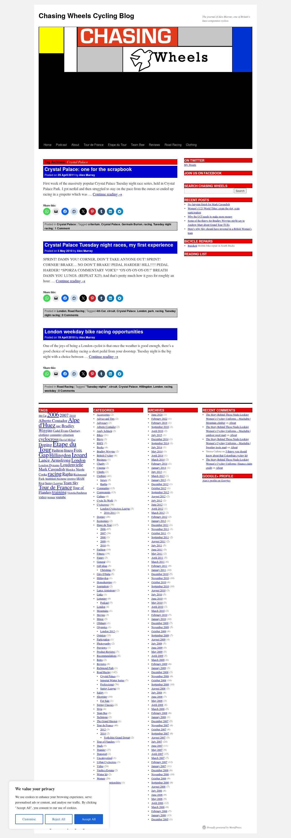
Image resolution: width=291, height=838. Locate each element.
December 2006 (159, 770)
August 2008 (158, 688)
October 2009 (158, 631)
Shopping (102, 696)
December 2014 (159, 439)
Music (100, 619)
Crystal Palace (66, 224)
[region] (59, 805)
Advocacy (102, 422)
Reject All (58, 819)
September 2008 (160, 684)
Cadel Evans (60, 431)
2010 (103, 545)
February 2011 (159, 566)
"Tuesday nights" (96, 386)
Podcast (61, 144)
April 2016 (157, 431)
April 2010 (157, 606)
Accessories (103, 414)
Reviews (154, 144)
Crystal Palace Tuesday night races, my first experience (109, 244)
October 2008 (158, 680)
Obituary (101, 623)
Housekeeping (104, 582)
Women (101, 778)
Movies (101, 615)
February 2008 (159, 713)
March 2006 (158, 807)
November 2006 (160, 774)
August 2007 (158, 737)
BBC (58, 426)
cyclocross (49, 439)
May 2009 (157, 651)
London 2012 (107, 631)
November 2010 (160, 578)
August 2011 (158, 541)
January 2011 (158, 570)
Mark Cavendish (52, 469)
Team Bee (137, 144)
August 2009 (158, 639)
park (151, 311)
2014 (103, 733)
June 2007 (157, 745)
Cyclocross (103, 504)
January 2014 (158, 467)
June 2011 (157, 549)
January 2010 (158, 619)
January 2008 (158, 717)
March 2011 (158, 561)
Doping (101, 516)
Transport (102, 754)
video (43, 497)
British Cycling (105, 455)
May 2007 (157, 749)
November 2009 (160, 627)
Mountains (102, 610)
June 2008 (157, 696)
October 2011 (158, 533)
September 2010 (160, 586)
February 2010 (159, 615)
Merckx (70, 469)
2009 (103, 541)
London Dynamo (49, 465)
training (59, 492)
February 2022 (159, 418)
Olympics (102, 627)
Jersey (103, 480)
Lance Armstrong (55, 460)
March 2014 (158, 459)
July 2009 (156, 643)
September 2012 (160, 492)
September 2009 (160, 635)
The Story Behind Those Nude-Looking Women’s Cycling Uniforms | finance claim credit (229, 463)
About (75, 144)
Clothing (191, 144)
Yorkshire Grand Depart (117, 737)
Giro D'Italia (103, 574)
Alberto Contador (53, 420)
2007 (64, 415)
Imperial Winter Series (112, 680)
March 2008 (158, 709)
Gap (44, 455)
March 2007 (158, 758)
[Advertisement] (145, 106)
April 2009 (157, 655)
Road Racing (173, 144)
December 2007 (159, 721)
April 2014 (157, 455)
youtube (61, 497)
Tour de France (93, 144)
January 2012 (158, 521)
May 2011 (157, 553)
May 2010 (157, 602)
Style (99, 709)
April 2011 (157, 557)
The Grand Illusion (107, 721)
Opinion (101, 635)
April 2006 (157, 803)
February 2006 (159, 811)
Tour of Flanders (106, 741)
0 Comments (70, 315)
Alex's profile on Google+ (216, 480)
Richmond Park (105, 668)
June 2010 (157, 598)
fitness (68, 450)
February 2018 (159, 422)
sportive (71, 478)
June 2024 (157, 414)
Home (47, 144)
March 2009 (158, 660)
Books (100, 447)
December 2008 (159, 672)
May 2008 (157, 700)
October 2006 (158, 778)
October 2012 (158, 488)
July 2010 (156, 594)
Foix (78, 450)
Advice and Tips (106, 418)
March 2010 (158, 610)
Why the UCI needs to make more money (210, 216)
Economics (103, 521)
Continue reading (107, 194)
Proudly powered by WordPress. (224, 827)
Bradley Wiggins (106, 451)
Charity (101, 463)
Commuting (103, 488)
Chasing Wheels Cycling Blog (86, 15)
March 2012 (158, 512)
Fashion (57, 450)
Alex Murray (87, 175)
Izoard (79, 455)
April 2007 (157, 754)
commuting (56, 434)
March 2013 (158, 476)
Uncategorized (104, 758)
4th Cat (101, 311)
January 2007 (158, 766)
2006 (53, 414)
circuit (111, 311)
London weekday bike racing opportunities (94, 331)
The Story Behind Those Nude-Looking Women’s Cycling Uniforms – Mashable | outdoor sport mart (228, 431)
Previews (102, 647)
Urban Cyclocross (106, 762)
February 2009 (159, 664)
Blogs (100, 439)
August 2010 (158, 590)
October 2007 (158, 729)
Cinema (101, 467)
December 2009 (159, 623)
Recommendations (107, 655)
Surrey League (54, 483)
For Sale (104, 700)
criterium (94, 224)
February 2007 (159, 762)
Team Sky (70, 482)
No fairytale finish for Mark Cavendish (209, 204)
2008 (103, 537)
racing (148, 224)
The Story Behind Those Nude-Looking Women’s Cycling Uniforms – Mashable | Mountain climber (228, 418)
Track (100, 745)
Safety (100, 692)
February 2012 (159, 516)
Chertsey (74, 431)
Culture (101, 496)
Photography (104, 643)
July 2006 (156, 790)
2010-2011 (110, 512)
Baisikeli (192, 245)
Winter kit (102, 774)
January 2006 (158, 815)
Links (100, 594)
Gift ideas (102, 566)
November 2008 (160, 676)
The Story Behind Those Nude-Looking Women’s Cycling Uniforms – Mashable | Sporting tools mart (228, 443)
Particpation (103, 639)
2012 (103, 729)
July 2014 (156, 447)
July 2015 (156, 435)
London (61, 311)
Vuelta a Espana (105, 770)
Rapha (67, 474)
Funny (100, 557)
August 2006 (158, 786)
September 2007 (160, 733)
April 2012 (157, 508)
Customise (29, 819)
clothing (44, 435)
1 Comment (62, 228)
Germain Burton (132, 224)
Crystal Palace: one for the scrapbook (88, 169)
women (51, 497)
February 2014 (159, 463)
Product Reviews (106, 651)
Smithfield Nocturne (55, 478)
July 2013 (156, 472)
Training (101, 749)
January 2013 (158, 480)
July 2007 (156, 741)
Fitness (101, 553)
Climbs (101, 472)
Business (102, 459)
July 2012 (156, 500)
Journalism (103, 586)
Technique (102, 717)
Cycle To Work (105, 500)
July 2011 (156, 545)
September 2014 (160, 443)
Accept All (89, 819)
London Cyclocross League (115, 508)
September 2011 (160, 537)
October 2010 (158, 582)
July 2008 (156, 692)
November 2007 (160, 725)
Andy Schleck (104, 431)
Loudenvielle (71, 464)
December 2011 (159, 525)
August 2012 (158, 496)
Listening (102, 598)
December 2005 (159, 819)
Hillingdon (145, 386)
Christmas (105, 570)
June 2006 (157, 794)
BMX (100, 443)
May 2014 (157, 451)
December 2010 (159, 574)
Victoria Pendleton (77, 492)
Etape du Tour (117, 144)
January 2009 (158, 668)
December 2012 (159, 484)
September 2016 (160, 427)
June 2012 (157, 504)
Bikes (100, 435)
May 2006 (157, 799)
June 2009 (157, 647)
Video (100, 766)
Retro (100, 660)
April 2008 (157, 705)
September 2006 (160, 782)
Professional (107, 684)
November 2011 (160, 529)
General (101, 561)
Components (103, 492)
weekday (50, 391)
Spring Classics (105, 705)
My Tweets (190, 164)
